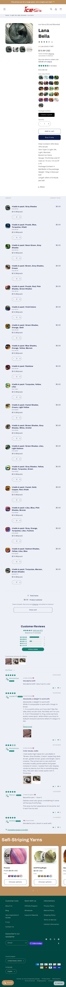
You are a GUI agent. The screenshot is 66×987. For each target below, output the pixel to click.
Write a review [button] (33, 649)
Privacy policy (46, 978)
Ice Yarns (24, 978)
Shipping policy (41, 980)
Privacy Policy (49, 906)
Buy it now (49, 137)
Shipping (51, 53)
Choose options (15, 882)
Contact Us (9, 927)
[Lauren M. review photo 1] (27, 733)
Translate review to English (18, 830)
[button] (4, 9)
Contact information (54, 980)
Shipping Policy (49, 915)
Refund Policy (49, 910)
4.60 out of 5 (38, 630)
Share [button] (42, 187)
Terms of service (30, 980)
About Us (8, 906)
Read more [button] (27, 727)
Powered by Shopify (34, 978)
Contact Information (51, 924)
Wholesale (28, 910)
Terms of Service (50, 920)
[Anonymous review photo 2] (36, 780)
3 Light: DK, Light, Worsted (18, 15)
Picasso (7, 868)
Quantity (41, 119)
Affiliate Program (31, 906)
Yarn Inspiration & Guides (12, 916)
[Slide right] (37, 891)
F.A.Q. (7, 922)
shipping (35, 604)
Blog (7, 910)
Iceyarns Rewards (31, 915)
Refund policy (56, 978)
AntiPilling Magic (40, 868)
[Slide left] (29, 891)
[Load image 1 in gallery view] (9, 49)
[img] (10, 675)
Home (7, 15)
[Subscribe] (25, 942)
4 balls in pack (46, 115)
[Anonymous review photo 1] (27, 780)
